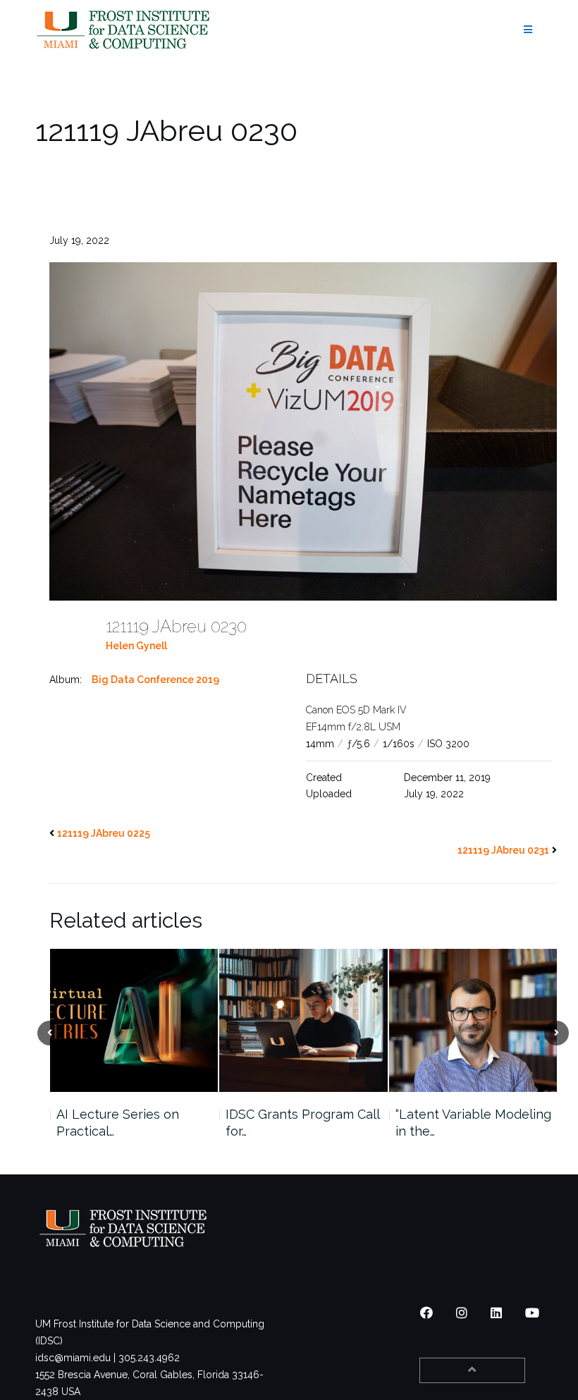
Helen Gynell (136, 645)
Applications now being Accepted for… (467, 1122)
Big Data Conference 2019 (155, 679)
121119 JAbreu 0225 (103, 833)
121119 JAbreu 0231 (503, 850)
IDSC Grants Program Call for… (132, 1122)
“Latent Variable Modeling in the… (303, 1122)
